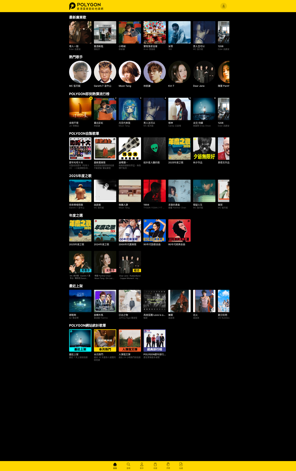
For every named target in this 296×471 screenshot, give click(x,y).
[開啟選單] (224, 6)
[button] (92, 4)
